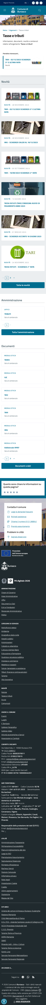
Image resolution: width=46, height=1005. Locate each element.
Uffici (7, 309)
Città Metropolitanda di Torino (13, 918)
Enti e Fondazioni (8, 607)
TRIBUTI (7, 314)
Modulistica (10, 355)
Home (5, 30)
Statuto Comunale (8, 872)
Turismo (4, 675)
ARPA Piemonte (7, 936)
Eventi (3, 716)
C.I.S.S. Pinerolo (7, 929)
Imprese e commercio (9, 661)
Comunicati (5, 703)
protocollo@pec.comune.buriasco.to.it (21, 759)
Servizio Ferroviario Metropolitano (14, 955)
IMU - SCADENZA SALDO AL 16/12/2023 (21, 142)
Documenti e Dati (8, 603)
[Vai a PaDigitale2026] (15, 581)
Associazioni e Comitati (10, 738)
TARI (6, 412)
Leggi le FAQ (6, 853)
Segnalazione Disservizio (11, 861)
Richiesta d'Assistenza (10, 864)
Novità (7, 105)
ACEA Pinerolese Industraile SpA (14, 925)
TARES (7, 359)
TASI (6, 395)
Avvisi (3, 699)
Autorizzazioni (6, 642)
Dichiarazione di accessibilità (12, 846)
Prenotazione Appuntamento (12, 857)
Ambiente (5, 631)
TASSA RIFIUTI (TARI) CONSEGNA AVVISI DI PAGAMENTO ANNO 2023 (22, 204)
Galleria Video (6, 731)
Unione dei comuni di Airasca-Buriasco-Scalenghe (20, 910)
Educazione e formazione (11, 653)
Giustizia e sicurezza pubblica (12, 657)
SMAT (3, 940)
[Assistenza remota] (39, 990)
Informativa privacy (9, 875)
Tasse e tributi (6, 696)
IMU (6, 430)
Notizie (4, 692)
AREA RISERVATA (23, 1001)
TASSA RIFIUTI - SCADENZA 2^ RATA (19, 266)
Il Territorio (5, 723)
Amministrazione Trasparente (12, 842)
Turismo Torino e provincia (11, 948)
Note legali (5, 879)
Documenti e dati (23, 465)
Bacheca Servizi (7, 868)
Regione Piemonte (9, 3)
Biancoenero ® (18, 996)
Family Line (5, 951)
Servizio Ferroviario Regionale (12, 959)
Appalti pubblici (7, 638)
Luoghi (4, 719)
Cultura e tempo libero (10, 649)
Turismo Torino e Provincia (11, 933)
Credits (4, 887)
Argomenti (13, 30)
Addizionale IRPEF (11, 447)
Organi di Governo (8, 592)
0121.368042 (9, 750)
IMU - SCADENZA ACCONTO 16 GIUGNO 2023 (22, 236)
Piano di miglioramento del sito (13, 849)
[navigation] (4, 10)
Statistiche (5, 894)
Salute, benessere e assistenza (13, 668)
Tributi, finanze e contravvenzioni (14, 672)
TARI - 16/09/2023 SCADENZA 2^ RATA (20, 172)
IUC (5, 377)
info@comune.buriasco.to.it (17, 761)
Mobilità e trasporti (8, 664)
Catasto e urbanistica (9, 646)
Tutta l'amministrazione (23, 332)
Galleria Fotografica (9, 727)
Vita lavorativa (7, 679)
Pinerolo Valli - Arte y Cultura (12, 944)
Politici (3, 614)
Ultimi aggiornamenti (9, 890)
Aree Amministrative (9, 596)
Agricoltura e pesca (8, 627)
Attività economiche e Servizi (12, 734)
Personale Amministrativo (11, 611)
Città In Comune (31, 990)
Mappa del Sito (7, 898)
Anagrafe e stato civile (10, 635)
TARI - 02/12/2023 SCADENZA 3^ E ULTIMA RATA (18, 61)
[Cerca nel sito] (39, 10)
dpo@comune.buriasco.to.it (17, 828)
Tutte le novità (23, 285)
